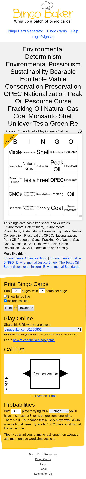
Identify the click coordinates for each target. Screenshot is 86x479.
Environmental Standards (61, 266)
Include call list (17, 301)
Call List (63, 131)
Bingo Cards (57, 31)
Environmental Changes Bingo (25, 258)
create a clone (53, 334)
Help (74, 31)
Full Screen (39, 396)
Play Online (46, 131)
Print (31, 131)
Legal (43, 468)
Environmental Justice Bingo (36, 262)
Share (9, 131)
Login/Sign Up (43, 37)
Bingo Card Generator (25, 31)
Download (26, 308)
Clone (20, 131)
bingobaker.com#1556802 (23, 329)
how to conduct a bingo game (34, 340)
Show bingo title (18, 296)
